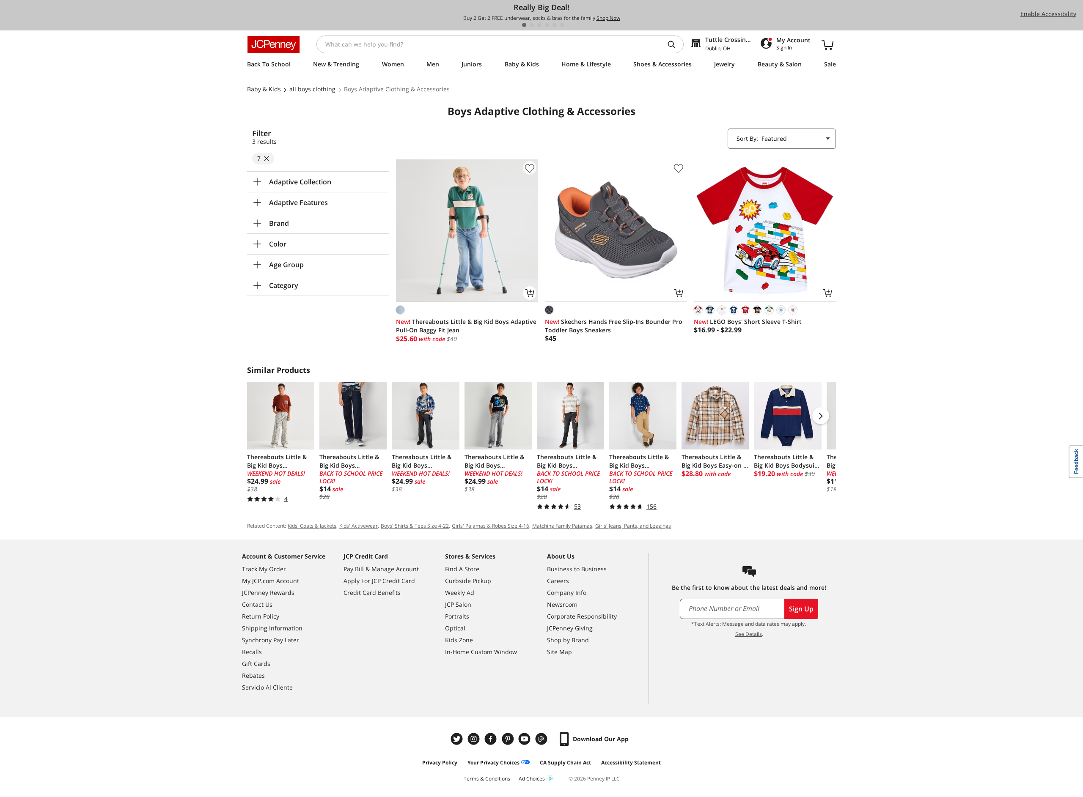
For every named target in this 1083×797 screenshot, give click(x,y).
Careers (558, 581)
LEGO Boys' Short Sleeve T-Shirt (748, 322)
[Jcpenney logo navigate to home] (273, 44)
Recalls (252, 652)
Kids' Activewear (358, 525)
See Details (748, 634)
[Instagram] (474, 738)
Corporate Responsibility (582, 616)
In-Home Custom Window (481, 652)
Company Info (566, 593)
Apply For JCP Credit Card (379, 581)
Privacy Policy (439, 762)
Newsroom (562, 604)
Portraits (457, 616)
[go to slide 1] (524, 25)
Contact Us (257, 604)
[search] (674, 44)
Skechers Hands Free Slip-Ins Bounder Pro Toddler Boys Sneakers (613, 326)
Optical (455, 628)
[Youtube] (525, 738)
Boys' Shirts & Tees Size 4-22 (415, 525)
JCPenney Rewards (268, 593)
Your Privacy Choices (493, 762)
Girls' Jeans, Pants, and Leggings (633, 525)
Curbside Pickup (468, 581)
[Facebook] (491, 738)
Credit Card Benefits (372, 593)
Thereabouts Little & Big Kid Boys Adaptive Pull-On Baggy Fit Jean (466, 326)
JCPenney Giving (570, 628)
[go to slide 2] (532, 25)
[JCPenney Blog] (542, 738)
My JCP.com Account (270, 581)
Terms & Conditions (487, 778)
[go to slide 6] (562, 25)
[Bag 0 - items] (827, 44)
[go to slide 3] (539, 25)
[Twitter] (457, 738)
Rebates (253, 675)
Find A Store (462, 569)
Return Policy (260, 616)
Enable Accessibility (1048, 14)
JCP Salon (458, 604)
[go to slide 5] (554, 25)
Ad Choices (532, 778)
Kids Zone (459, 640)
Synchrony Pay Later (270, 640)
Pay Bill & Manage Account (381, 569)
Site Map (559, 652)
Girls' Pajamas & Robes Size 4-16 (490, 525)
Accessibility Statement (631, 762)
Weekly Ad (459, 593)
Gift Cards (256, 664)
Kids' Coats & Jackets (312, 525)
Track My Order (264, 569)
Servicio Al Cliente (267, 687)
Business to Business (577, 569)
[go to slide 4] (547, 25)
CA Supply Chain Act (565, 762)
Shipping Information (272, 628)
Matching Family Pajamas (562, 525)
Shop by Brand (568, 640)
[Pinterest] (508, 738)
